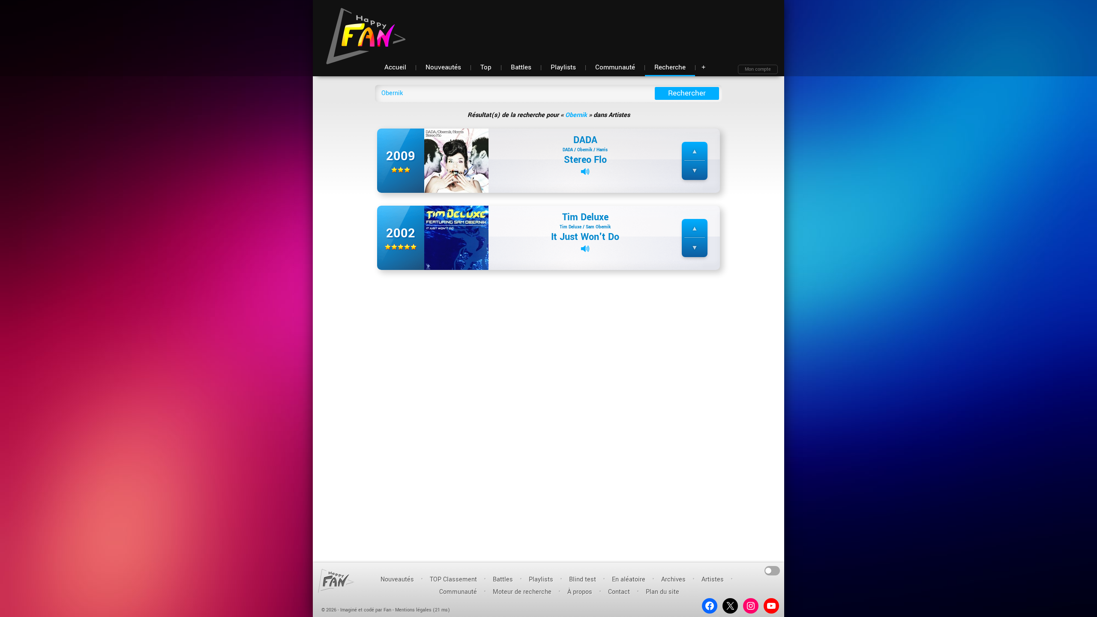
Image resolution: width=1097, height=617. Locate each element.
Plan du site (662, 591)
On (772, 570)
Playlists (541, 579)
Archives (673, 579)
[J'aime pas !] (694, 170)
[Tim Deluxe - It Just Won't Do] (456, 237)
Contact (619, 591)
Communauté (458, 591)
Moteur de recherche (522, 591)
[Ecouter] (585, 172)
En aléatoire (628, 579)
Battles (503, 579)
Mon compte (758, 69)
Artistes (712, 579)
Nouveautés (397, 579)
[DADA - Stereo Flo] (456, 160)
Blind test (582, 579)
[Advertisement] (622, 25)
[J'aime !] (694, 151)
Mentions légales (413, 610)
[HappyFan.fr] (336, 581)
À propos (579, 591)
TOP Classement (453, 579)
